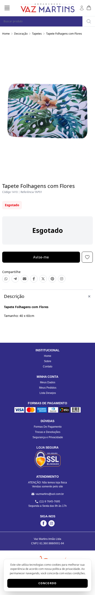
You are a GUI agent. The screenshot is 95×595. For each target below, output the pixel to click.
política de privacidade (66, 569)
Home (6, 34)
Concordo (47, 583)
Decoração (21, 34)
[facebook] (43, 523)
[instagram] (51, 523)
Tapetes (37, 34)
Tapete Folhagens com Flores (64, 34)
